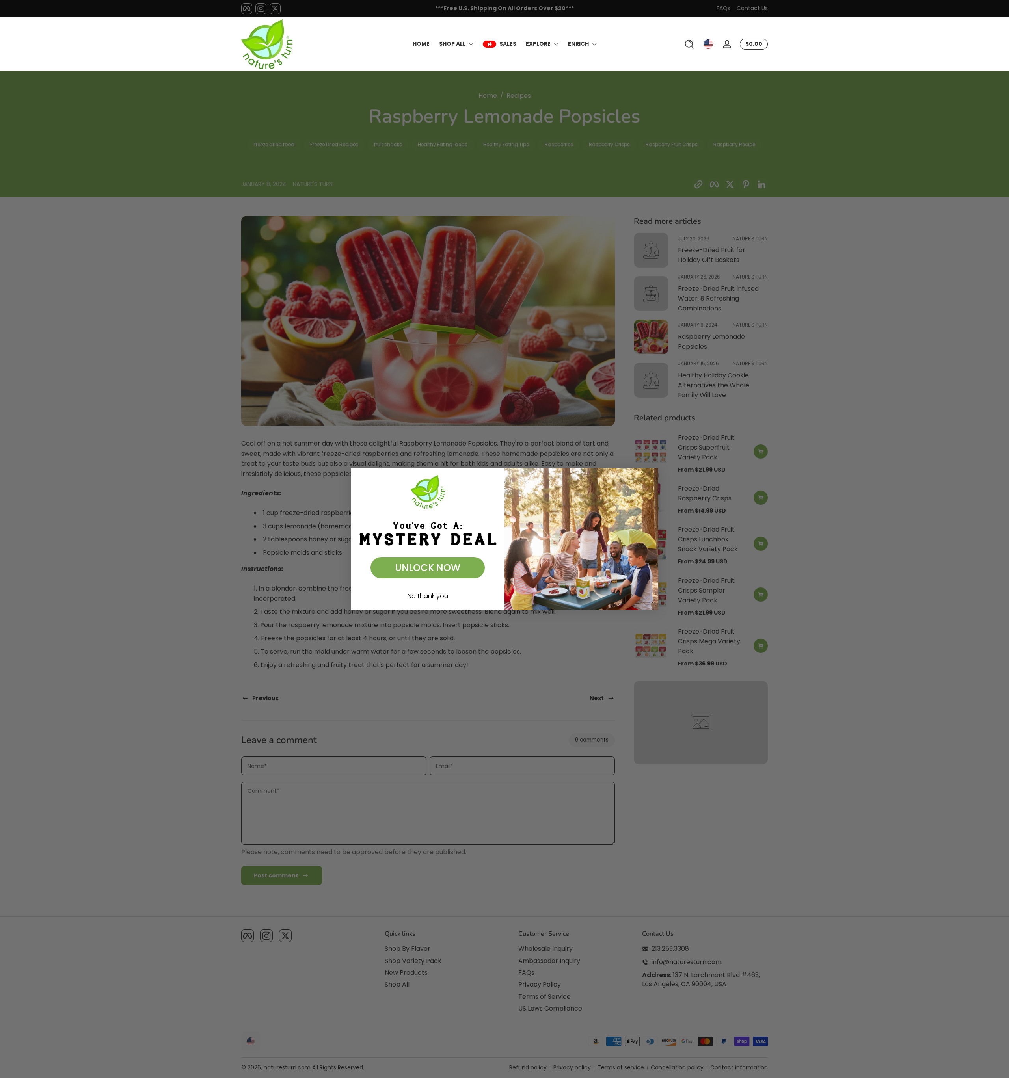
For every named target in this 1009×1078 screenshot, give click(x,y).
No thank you (428, 595)
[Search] (689, 44)
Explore (538, 44)
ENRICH (578, 44)
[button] (689, 44)
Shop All (452, 44)
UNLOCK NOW (427, 567)
